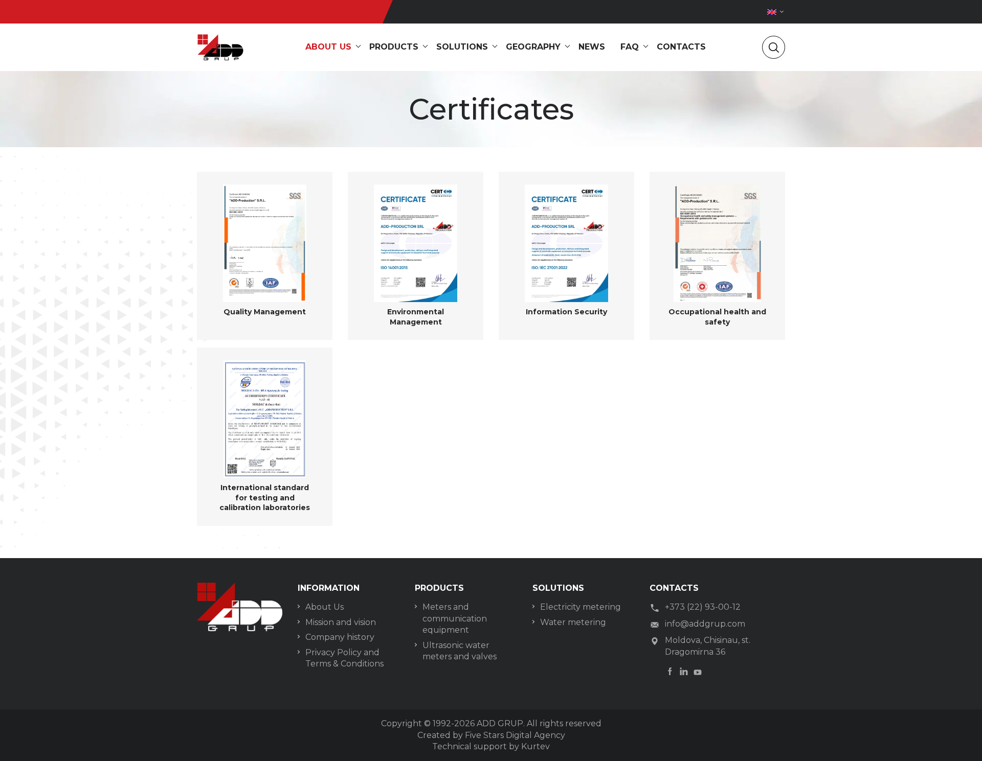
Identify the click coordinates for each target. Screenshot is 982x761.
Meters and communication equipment (454, 618)
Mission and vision (340, 622)
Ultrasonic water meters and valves (459, 650)
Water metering (573, 622)
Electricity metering (580, 607)
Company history (339, 637)
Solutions (462, 47)
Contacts (681, 47)
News (591, 47)
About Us (324, 607)
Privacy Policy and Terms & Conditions (344, 658)
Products (393, 47)
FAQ (629, 47)
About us (328, 47)
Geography (533, 47)
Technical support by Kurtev (491, 746)
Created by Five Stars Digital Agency (491, 735)
